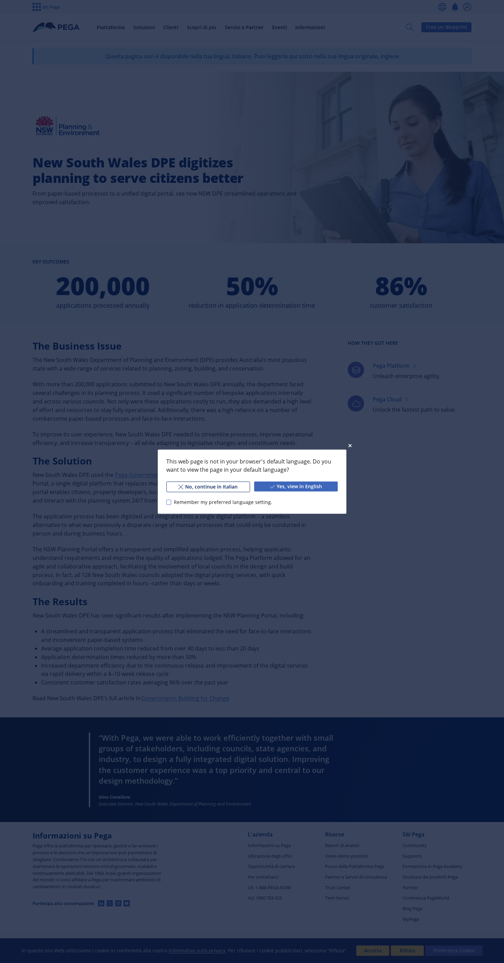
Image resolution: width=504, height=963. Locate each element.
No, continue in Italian (211, 486)
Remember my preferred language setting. (223, 502)
